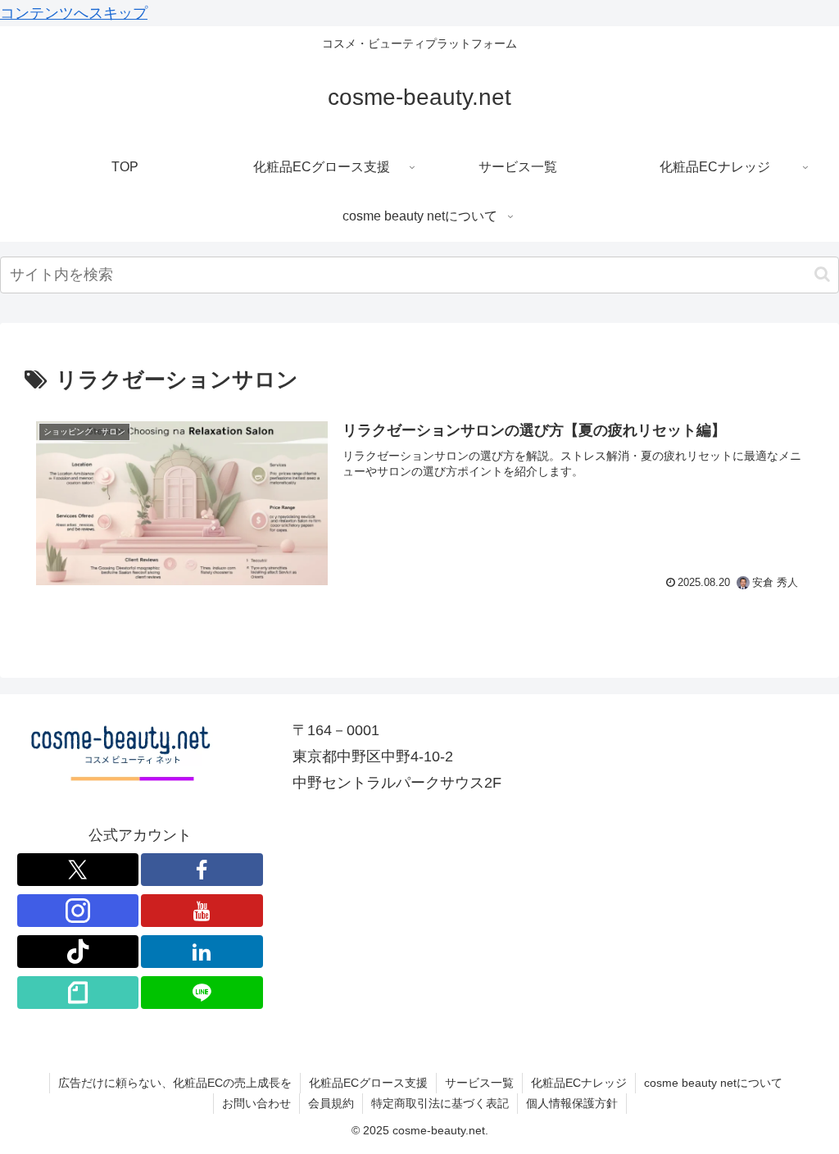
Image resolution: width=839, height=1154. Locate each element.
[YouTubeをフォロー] (201, 910)
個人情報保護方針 (572, 1103)
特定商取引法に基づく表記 (440, 1103)
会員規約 (331, 1103)
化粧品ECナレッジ (579, 1082)
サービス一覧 (479, 1082)
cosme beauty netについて (713, 1082)
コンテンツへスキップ (73, 13)
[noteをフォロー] (77, 992)
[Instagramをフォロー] (77, 910)
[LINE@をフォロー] (201, 992)
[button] (822, 274)
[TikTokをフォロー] (77, 951)
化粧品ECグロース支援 (368, 1082)
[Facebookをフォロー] (201, 869)
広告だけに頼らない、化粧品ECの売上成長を (175, 1082)
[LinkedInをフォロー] (201, 951)
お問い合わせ (256, 1103)
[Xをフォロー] (77, 869)
